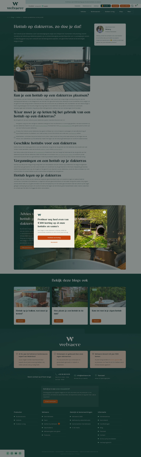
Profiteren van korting (54, 237)
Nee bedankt (54, 242)
